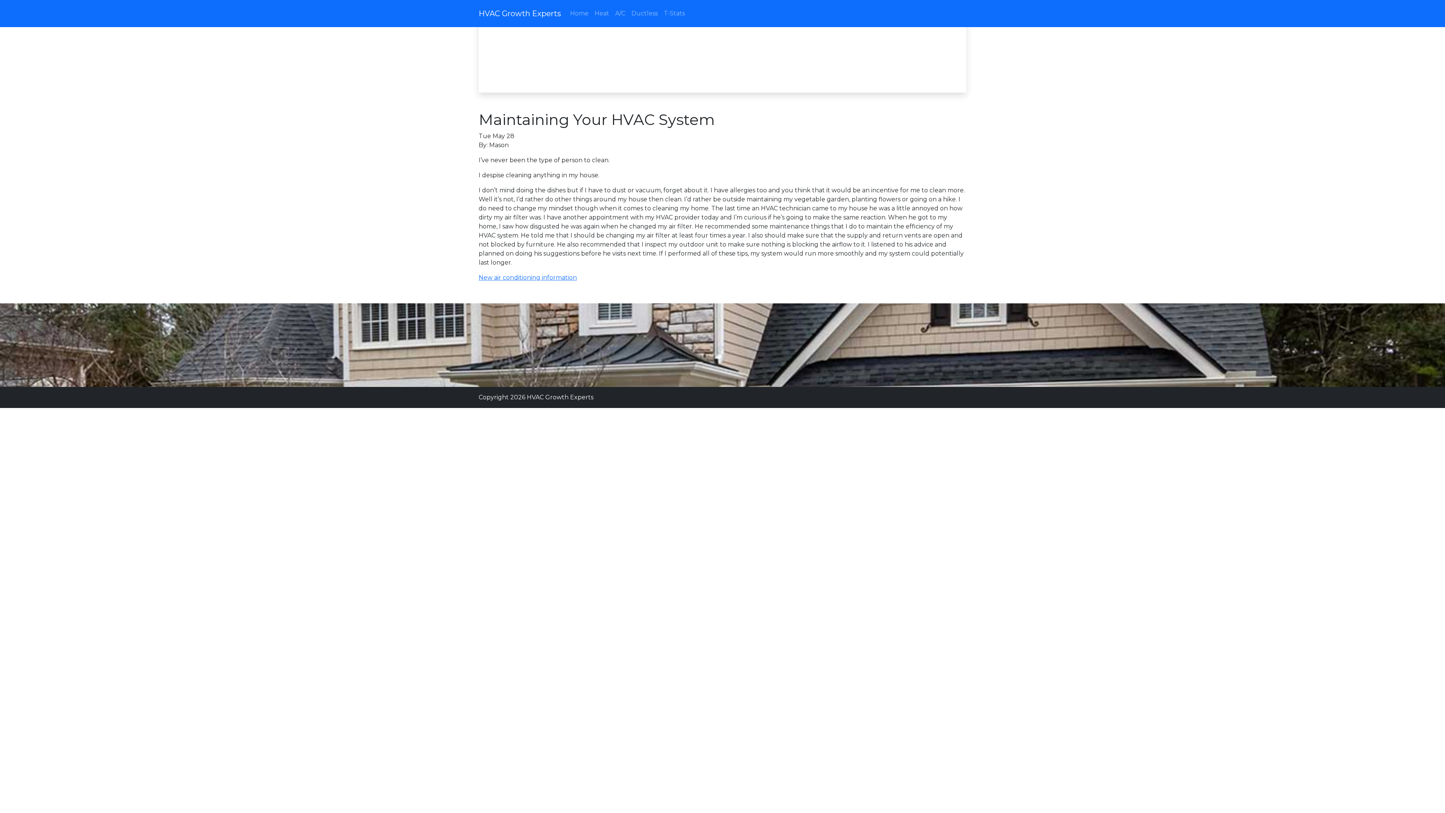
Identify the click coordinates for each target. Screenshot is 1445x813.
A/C (620, 13)
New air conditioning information (528, 277)
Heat (602, 13)
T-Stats (674, 13)
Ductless (644, 13)
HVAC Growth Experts (520, 13)
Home (579, 13)
